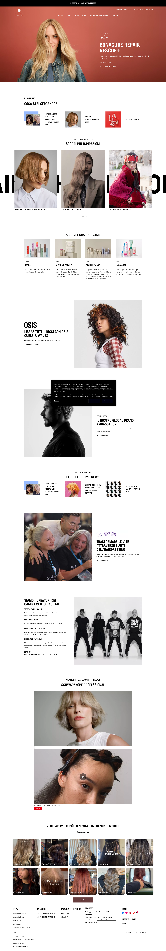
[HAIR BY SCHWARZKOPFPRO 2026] (35, 181)
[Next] (151, 181)
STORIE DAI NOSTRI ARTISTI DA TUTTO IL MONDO (133, 489)
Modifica (38, 808)
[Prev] (15, 181)
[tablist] (83, 216)
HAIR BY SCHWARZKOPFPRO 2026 (92, 119)
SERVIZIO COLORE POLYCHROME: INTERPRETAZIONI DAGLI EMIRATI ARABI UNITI (52, 119)
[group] (83, 47)
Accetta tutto (107, 401)
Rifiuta (94, 401)
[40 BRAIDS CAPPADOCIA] (130, 181)
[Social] (122, 912)
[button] (83, 776)
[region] (83, 393)
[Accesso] (150, 15)
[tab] (83, 216)
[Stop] (83, 85)
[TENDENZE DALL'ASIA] (83, 181)
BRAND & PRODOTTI (132, 119)
